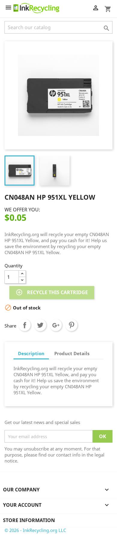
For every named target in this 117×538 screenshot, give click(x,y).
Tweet (40, 325)
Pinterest (71, 325)
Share (25, 325)
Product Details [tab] (71, 353)
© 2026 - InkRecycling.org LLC (35, 530)
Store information (29, 520)
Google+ (56, 325)
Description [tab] (31, 353)
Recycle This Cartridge (52, 292)
